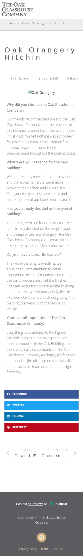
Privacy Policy (28, 549)
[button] (41, 394)
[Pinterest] (41, 537)
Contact (58, 549)
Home (10, 23)
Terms (45, 549)
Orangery (14, 193)
